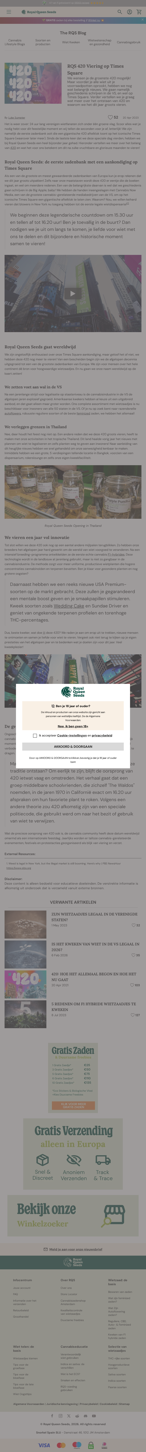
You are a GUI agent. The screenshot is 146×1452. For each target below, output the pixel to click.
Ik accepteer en (75, 735)
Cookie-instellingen (72, 735)
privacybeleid (102, 735)
